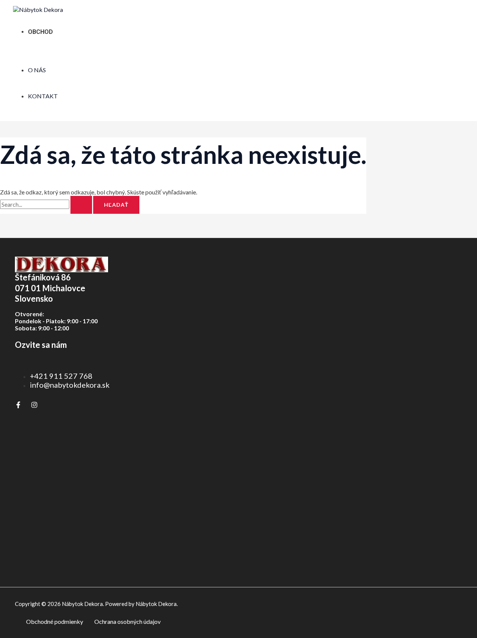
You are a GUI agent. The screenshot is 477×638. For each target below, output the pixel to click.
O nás (37, 69)
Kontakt (43, 95)
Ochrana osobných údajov (127, 621)
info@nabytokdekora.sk (70, 384)
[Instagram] (34, 405)
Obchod (40, 31)
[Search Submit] (81, 205)
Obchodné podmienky (54, 621)
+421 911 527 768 (61, 375)
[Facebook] (18, 405)
